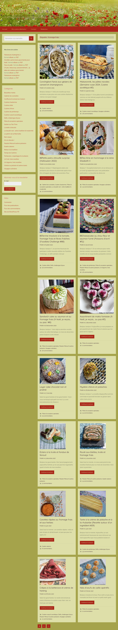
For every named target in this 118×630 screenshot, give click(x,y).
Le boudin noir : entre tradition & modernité (18, 131)
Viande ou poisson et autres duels (15, 165)
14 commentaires (87, 413)
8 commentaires (47, 548)
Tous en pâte (8, 65)
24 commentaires (87, 187)
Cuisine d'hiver (9, 108)
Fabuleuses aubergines (11, 75)
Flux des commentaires (12, 208)
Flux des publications (11, 205)
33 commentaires (87, 551)
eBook (11, 57)
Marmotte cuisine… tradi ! (35, 10)
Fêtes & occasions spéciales (90, 184)
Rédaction (44, 29)
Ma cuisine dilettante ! (19, 29)
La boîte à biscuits (10, 127)
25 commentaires (47, 416)
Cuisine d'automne (60, 184)
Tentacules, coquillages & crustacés (16, 156)
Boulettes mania (9, 93)
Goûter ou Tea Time (10, 124)
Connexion (7, 202)
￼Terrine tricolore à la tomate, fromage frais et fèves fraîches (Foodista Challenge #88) (55, 238)
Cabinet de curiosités (48, 184)
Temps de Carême (10, 153)
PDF (17, 57)
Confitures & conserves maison (14, 99)
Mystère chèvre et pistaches (93, 387)
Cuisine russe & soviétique (90, 111)
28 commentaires (87, 113)
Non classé (8, 137)
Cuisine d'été (46, 265)
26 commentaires (47, 110)
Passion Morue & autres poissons (89, 267)
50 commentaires (47, 267)
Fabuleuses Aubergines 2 (12, 55)
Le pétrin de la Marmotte (12, 134)
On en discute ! (9, 140)
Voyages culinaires (103, 111)
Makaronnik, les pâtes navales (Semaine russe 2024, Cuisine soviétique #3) (94, 84)
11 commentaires (87, 345)
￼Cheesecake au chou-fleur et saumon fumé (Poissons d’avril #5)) (95, 238)
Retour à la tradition (10, 150)
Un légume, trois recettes (12, 162)
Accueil (4, 29)
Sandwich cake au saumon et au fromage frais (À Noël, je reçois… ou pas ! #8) (55, 319)
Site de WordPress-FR (11, 212)
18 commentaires (47, 350)
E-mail (6, 181)
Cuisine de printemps (88, 265)
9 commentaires (47, 483)
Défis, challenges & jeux (57, 265)
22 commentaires (47, 191)
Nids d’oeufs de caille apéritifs (94, 587)
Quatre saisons (46, 108)
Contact (33, 29)
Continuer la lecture (47, 102)
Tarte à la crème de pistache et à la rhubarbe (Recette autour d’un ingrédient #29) (96, 522)
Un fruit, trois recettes (11, 159)
